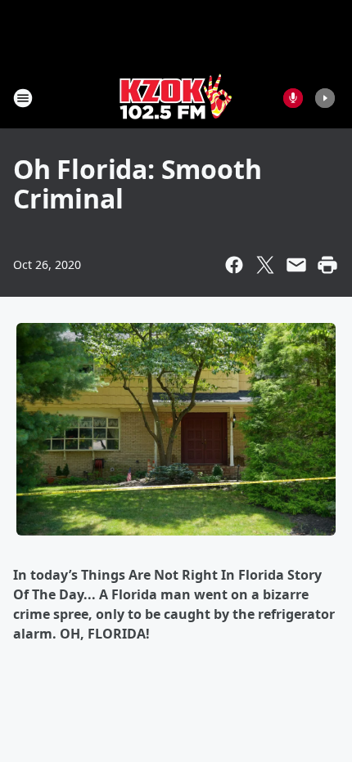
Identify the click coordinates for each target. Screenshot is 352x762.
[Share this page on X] (265, 264)
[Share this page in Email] (296, 264)
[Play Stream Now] (325, 98)
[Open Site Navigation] (23, 98)
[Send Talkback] (293, 98)
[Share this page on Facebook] (234, 264)
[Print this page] (327, 264)
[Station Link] (176, 97)
